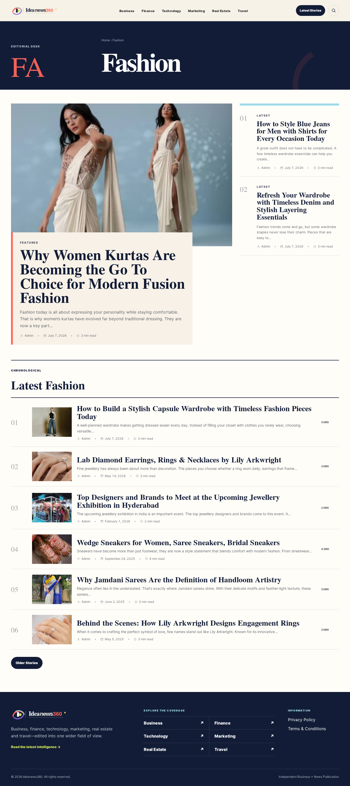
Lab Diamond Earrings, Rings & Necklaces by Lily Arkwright (179, 459)
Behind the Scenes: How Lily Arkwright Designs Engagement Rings (188, 622)
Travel (243, 11)
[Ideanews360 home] (41, 10)
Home (105, 40)
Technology (171, 11)
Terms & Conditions (307, 728)
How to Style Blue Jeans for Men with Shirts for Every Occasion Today (293, 131)
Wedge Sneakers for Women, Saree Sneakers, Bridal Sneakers (178, 542)
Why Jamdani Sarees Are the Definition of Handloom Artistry (179, 579)
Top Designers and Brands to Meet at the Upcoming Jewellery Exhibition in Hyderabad (178, 500)
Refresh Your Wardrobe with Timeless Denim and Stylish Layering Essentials (295, 206)
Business (127, 11)
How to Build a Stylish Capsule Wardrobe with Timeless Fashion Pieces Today (194, 412)
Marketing (196, 11)
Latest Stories (310, 10)
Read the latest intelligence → (35, 747)
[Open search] (333, 10)
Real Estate (221, 11)
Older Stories (27, 663)
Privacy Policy (301, 719)
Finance (148, 11)
